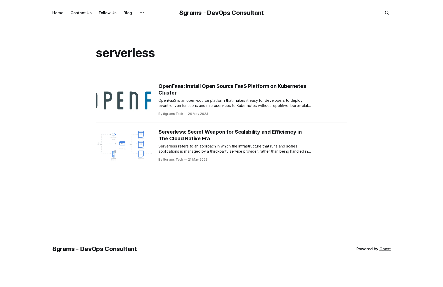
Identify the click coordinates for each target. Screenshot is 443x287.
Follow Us (107, 12)
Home (57, 12)
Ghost (385, 248)
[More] (142, 13)
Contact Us (81, 12)
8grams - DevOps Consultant (221, 12)
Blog (128, 12)
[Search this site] (387, 13)
